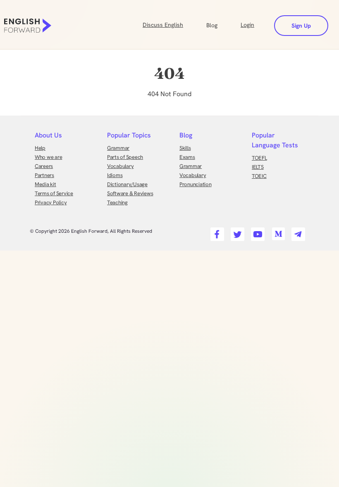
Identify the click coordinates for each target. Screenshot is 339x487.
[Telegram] (297, 232)
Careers (44, 166)
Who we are (48, 157)
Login (247, 24)
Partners (44, 175)
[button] (222, 24)
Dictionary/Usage (127, 184)
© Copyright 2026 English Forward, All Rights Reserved (91, 231)
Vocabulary (120, 166)
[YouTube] (256, 232)
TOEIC (259, 176)
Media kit (45, 184)
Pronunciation (195, 184)
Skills (185, 147)
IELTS (258, 166)
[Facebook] (216, 232)
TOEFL (259, 157)
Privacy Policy (51, 202)
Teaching (117, 202)
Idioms (114, 175)
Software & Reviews (130, 193)
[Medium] (277, 232)
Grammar (118, 147)
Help (40, 147)
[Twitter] (236, 232)
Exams (187, 157)
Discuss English (163, 24)
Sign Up (301, 25)
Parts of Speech (125, 157)
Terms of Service (54, 193)
